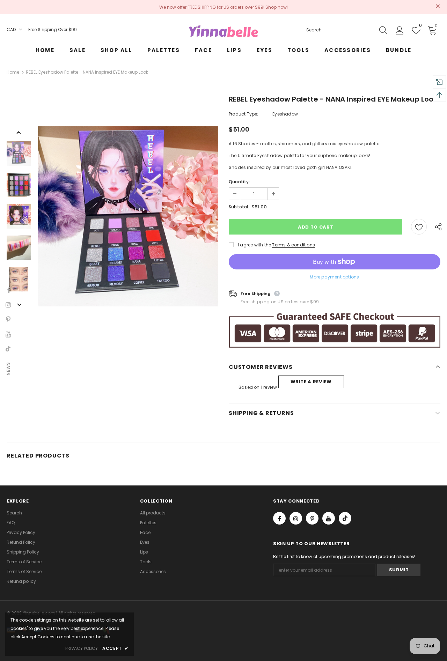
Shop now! (276, 7)
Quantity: (239, 182)
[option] (128, 216)
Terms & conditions (293, 245)
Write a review (311, 381)
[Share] (436, 226)
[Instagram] (296, 518)
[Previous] (19, 132)
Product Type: (243, 114)
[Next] (19, 304)
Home (13, 72)
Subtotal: (239, 207)
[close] (437, 6)
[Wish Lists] (419, 227)
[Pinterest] (312, 518)
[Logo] (223, 31)
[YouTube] (328, 518)
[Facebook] (279, 518)
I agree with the (254, 245)
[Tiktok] (345, 518)
